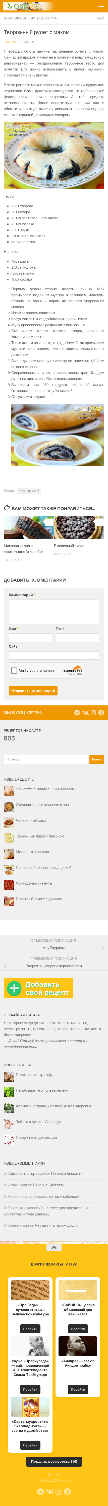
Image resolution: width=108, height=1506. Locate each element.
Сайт (13, 646)
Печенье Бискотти (66, 1173)
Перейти (30, 1329)
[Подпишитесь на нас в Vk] (85, 713)
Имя (13, 629)
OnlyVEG (13, 42)
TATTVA (54, 1474)
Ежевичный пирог (69, 546)
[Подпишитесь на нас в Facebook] (101, 713)
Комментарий (22, 595)
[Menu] (101, 6)
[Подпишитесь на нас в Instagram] (93, 713)
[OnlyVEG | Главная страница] (41, 6)
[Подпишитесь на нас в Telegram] (77, 713)
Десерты (50, 18)
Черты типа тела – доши (56, 1225)
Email (61, 629)
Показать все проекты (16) (54, 1461)
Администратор (21, 1173)
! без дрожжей (29, 491)
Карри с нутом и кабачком (57, 1196)
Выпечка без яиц (21, 18)
